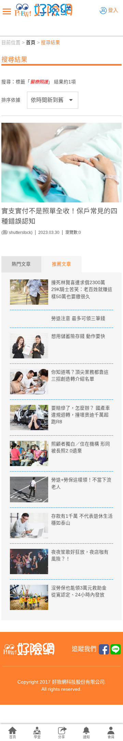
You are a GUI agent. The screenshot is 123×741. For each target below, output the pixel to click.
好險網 (43, 10)
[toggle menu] (7, 11)
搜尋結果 (50, 42)
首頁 (31, 42)
